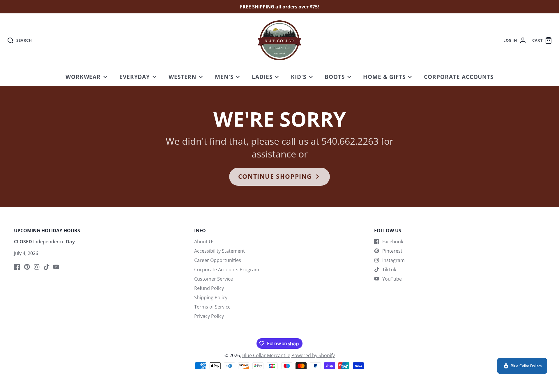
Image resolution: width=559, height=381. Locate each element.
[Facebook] (17, 267)
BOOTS (335, 77)
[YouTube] (56, 267)
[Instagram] (36, 267)
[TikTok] (46, 267)
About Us (204, 241)
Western (183, 77)
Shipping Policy (210, 297)
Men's (224, 77)
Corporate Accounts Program (226, 269)
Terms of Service (212, 307)
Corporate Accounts (458, 77)
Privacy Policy (209, 316)
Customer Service (213, 279)
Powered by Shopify (313, 355)
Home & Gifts (384, 77)
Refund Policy (209, 288)
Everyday (134, 77)
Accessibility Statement (219, 251)
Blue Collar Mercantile (266, 355)
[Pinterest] (27, 267)
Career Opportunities (217, 260)
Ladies (262, 77)
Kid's (298, 77)
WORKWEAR (83, 77)
